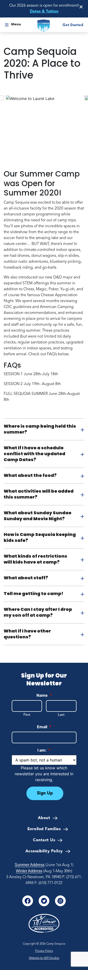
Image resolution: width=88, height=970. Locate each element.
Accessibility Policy (44, 851)
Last (61, 714)
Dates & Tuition (44, 12)
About (44, 818)
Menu (16, 24)
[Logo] (43, 25)
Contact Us (44, 840)
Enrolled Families (44, 829)
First (26, 714)
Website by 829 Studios (44, 958)
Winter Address (29, 871)
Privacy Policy (44, 951)
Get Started (73, 25)
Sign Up (45, 793)
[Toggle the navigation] (7, 25)
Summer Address (29, 865)
